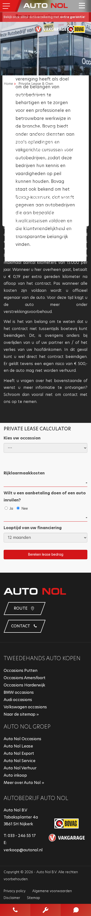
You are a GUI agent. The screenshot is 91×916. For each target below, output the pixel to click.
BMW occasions (19, 692)
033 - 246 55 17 (22, 835)
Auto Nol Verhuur (20, 768)
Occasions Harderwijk (24, 685)
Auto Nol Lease (18, 746)
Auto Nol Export (19, 753)
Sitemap (33, 897)
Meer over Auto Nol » (24, 782)
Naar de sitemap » (21, 714)
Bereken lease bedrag (45, 554)
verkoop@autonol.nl (23, 850)
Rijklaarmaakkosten (24, 473)
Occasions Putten (20, 670)
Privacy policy (14, 891)
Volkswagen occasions (25, 707)
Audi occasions (18, 700)
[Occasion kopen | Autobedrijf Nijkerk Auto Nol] (46, 5)
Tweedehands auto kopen (42, 658)
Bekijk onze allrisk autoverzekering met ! (44, 17)
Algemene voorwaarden (52, 891)
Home (8, 83)
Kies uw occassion (22, 438)
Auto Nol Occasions (22, 739)
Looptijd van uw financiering (33, 528)
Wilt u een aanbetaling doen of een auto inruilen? (45, 496)
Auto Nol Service (19, 761)
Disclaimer (12, 897)
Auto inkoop (15, 775)
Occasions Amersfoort (24, 678)
